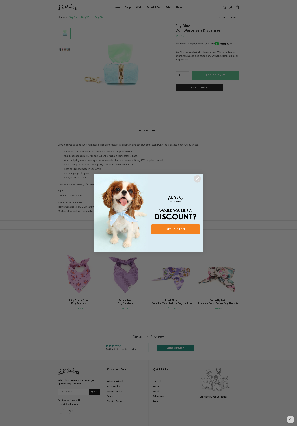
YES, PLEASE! (175, 229)
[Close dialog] (197, 179)
